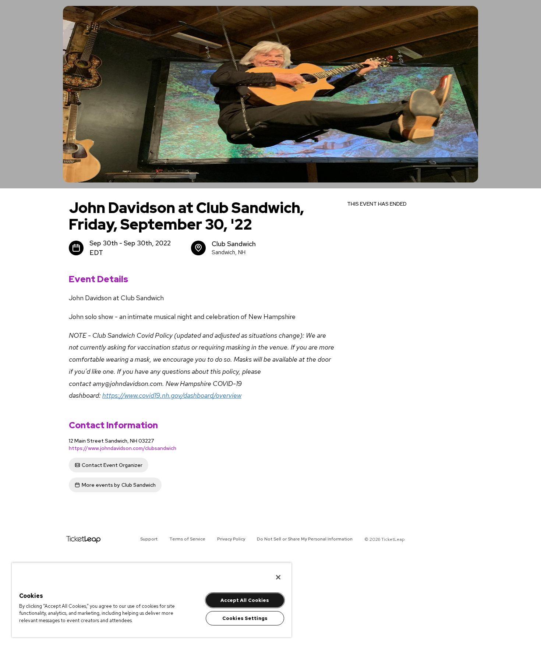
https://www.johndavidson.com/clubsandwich (122, 448)
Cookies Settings (245, 618)
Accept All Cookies (244, 600)
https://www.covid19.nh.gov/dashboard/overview (171, 395)
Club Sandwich (119, 485)
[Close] (278, 577)
